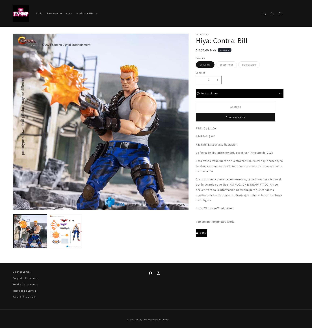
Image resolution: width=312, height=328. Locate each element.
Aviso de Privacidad (24, 297)
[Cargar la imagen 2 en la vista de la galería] (65, 231)
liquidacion (251, 65)
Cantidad (200, 72)
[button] (54, 13)
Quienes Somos (22, 271)
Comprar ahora (235, 117)
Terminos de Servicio (25, 290)
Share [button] (203, 232)
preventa (207, 65)
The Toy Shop (141, 319)
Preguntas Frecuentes (25, 278)
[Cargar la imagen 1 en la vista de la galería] (30, 231)
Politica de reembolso (25, 284)
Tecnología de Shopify (158, 319)
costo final (228, 65)
